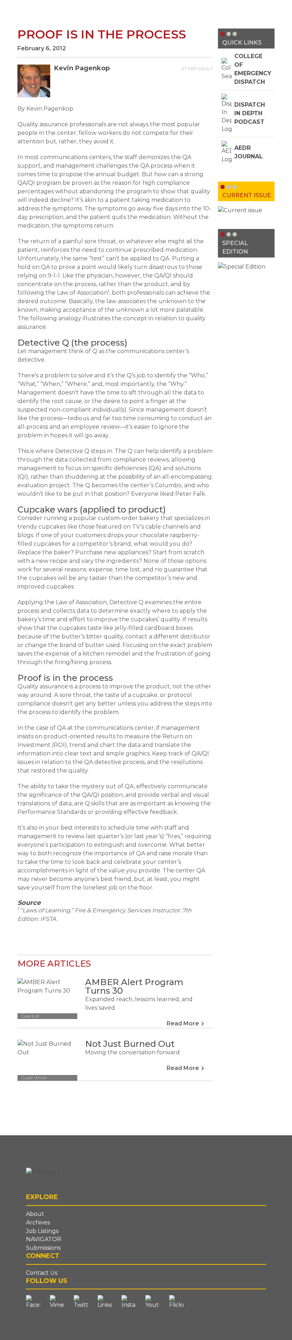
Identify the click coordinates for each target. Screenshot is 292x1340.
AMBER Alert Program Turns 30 (134, 986)
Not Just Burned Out (129, 1044)
